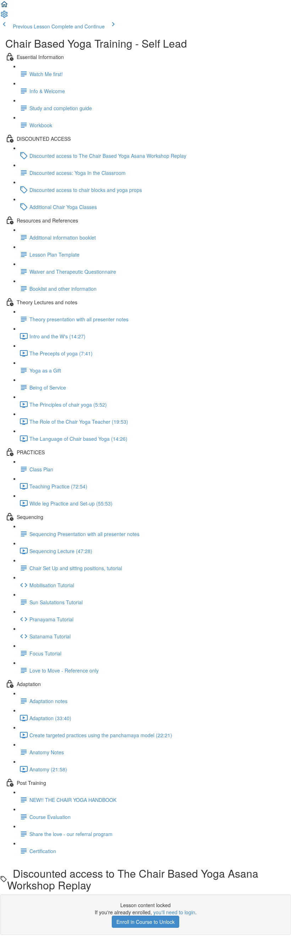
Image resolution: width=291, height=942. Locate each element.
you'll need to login (174, 912)
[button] (4, 6)
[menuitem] (4, 16)
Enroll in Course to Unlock (145, 921)
